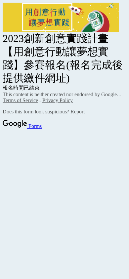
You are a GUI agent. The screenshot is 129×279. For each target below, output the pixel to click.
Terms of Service (20, 100)
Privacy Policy (57, 100)
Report (77, 111)
